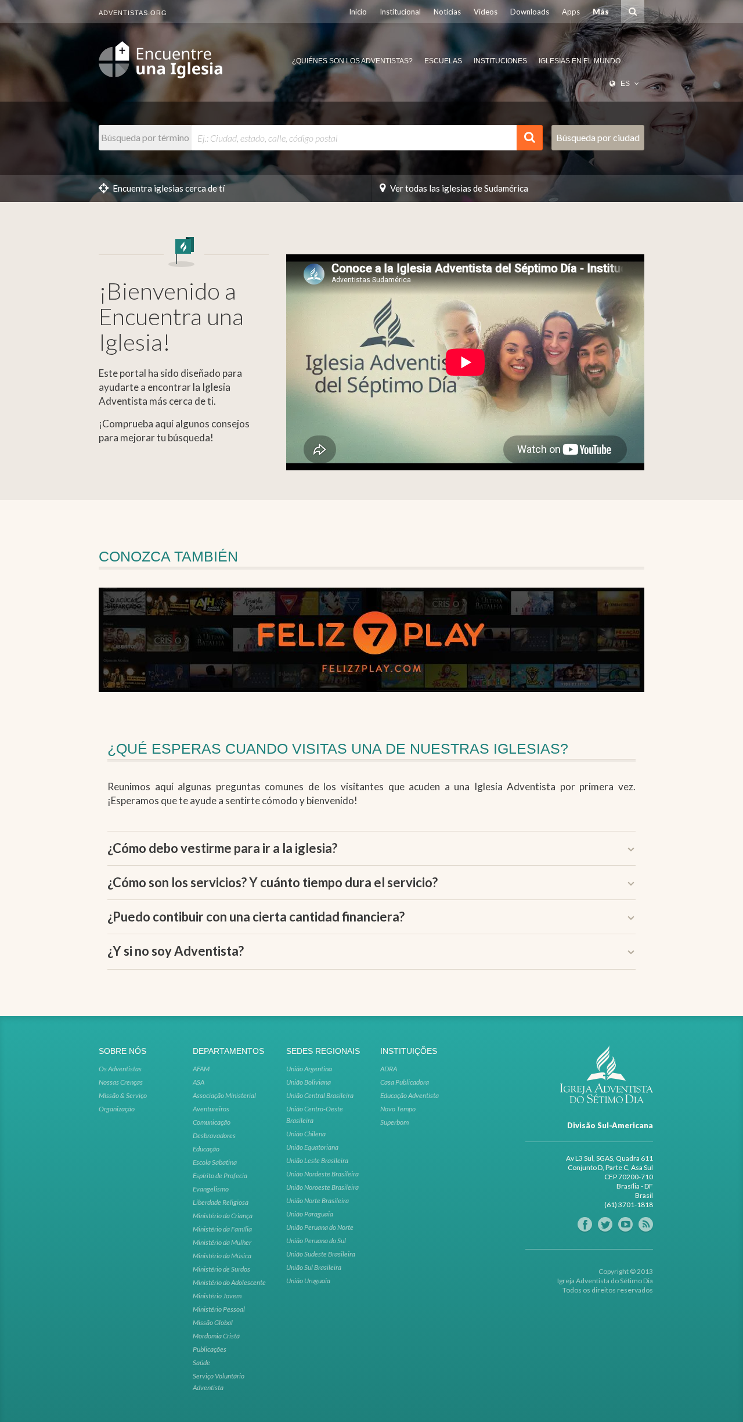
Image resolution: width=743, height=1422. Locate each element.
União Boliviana (308, 1082)
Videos (485, 11)
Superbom (394, 1122)
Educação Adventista (409, 1095)
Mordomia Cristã (216, 1335)
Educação (206, 1148)
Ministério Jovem (217, 1295)
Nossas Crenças (121, 1082)
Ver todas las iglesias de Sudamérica (459, 188)
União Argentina (309, 1068)
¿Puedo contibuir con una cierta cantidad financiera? (256, 916)
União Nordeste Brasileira (322, 1173)
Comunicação (211, 1122)
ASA (198, 1082)
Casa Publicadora (404, 1082)
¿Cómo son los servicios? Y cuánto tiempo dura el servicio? (272, 882)
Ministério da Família (222, 1229)
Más (601, 11)
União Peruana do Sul (316, 1240)
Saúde (201, 1362)
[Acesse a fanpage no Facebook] (585, 1224)
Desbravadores (214, 1135)
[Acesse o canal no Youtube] (625, 1224)
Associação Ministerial (224, 1095)
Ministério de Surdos (221, 1269)
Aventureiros (211, 1108)
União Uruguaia (308, 1280)
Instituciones (500, 61)
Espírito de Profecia (220, 1175)
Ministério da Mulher (222, 1242)
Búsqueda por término (145, 137)
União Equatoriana (312, 1147)
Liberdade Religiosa (220, 1202)
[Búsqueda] (530, 137)
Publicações (209, 1349)
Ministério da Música (222, 1255)
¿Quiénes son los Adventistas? (352, 61)
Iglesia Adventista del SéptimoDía (160, 59)
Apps (571, 11)
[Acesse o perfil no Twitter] (605, 1224)
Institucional (400, 11)
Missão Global (213, 1322)
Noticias (447, 11)
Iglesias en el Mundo (580, 61)
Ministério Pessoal (219, 1309)
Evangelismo (211, 1189)
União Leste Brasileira (317, 1160)
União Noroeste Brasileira (322, 1187)
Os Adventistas (120, 1068)
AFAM (201, 1068)
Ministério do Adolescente (229, 1282)
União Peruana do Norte (320, 1227)
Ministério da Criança (223, 1215)
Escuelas (443, 61)
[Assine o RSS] (646, 1224)
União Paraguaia (309, 1213)
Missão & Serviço (123, 1095)
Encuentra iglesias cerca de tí (169, 188)
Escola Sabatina (215, 1162)
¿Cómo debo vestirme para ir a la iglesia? (222, 848)
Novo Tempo (398, 1108)
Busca (632, 11)
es (625, 84)
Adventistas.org (133, 12)
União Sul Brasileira (313, 1267)
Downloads (529, 11)
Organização (117, 1108)
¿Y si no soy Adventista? (175, 951)
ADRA (388, 1068)
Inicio (358, 11)
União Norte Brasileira (317, 1200)
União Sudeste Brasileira (320, 1254)
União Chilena (306, 1133)
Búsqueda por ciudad (598, 137)
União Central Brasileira (320, 1095)
